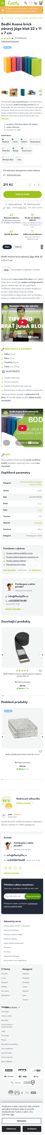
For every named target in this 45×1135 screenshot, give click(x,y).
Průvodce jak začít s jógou (16, 564)
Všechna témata (11, 1007)
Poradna (7, 947)
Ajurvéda (4, 1020)
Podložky (25, 978)
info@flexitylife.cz (18, 596)
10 (38, 779)
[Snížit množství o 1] (30, 185)
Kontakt (4, 974)
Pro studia (5, 1036)
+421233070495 (16, 860)
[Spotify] (20, 868)
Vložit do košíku (23, 194)
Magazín (4, 982)
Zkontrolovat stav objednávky (15, 960)
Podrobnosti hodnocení (10, 41)
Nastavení (21, 1121)
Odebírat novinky (33, 896)
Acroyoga (5, 1012)
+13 (40, 94)
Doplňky (25, 991)
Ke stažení (5, 991)
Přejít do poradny (9, 570)
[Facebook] (5, 868)
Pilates (3, 1040)
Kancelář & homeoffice (9, 1044)
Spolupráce (5, 995)
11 (42, 779)
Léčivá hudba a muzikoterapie (7, 1026)
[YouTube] (15, 868)
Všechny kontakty (13, 609)
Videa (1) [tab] (18, 247)
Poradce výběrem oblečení (16, 561)
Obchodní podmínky (11, 930)
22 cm (39, 503)
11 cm (40, 510)
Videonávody (36, 570)
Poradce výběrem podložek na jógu (19, 553)
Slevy (24, 995)
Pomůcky (25, 982)
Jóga (3, 1031)
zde (12, 1115)
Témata (25, 1000)
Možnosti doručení (14, 175)
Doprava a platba (10, 939)
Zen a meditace (7, 1049)
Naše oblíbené (6, 1062)
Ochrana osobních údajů (13, 934)
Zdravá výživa (6, 1016)
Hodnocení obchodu (11, 956)
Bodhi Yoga (22, 208)
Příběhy (4, 987)
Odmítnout (11, 1129)
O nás (3, 978)
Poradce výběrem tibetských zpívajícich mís (22, 557)
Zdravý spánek (6, 1057)
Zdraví (24, 987)
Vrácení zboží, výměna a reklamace (17, 926)
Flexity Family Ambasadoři (14, 943)
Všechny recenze (23, 803)
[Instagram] (10, 868)
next (42, 655)
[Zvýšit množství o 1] (39, 185)
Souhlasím (31, 1129)
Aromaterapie (6, 1053)
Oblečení (25, 974)
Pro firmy (7, 952)
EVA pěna (38, 523)
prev (3, 655)
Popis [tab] (7, 247)
